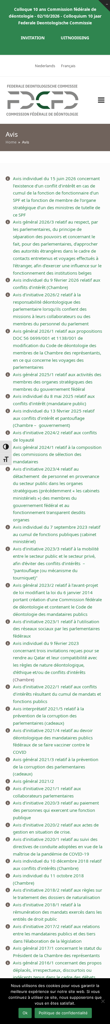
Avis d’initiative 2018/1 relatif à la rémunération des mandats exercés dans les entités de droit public (57, 912)
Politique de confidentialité (63, 1013)
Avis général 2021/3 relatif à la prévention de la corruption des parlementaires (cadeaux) (55, 766)
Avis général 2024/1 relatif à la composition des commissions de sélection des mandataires (57, 454)
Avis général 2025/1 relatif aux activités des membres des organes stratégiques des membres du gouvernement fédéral (57, 381)
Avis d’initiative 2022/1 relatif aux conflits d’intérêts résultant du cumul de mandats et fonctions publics (57, 694)
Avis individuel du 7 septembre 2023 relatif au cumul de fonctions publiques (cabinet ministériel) (56, 534)
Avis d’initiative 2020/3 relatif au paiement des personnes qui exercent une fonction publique (56, 810)
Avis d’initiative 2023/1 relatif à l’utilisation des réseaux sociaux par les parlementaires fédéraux (56, 629)
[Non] (103, 1001)
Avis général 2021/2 (33, 781)
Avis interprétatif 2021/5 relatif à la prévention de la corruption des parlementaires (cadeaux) (48, 716)
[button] (101, 100)
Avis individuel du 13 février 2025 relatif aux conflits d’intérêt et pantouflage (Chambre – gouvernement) (53, 418)
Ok (25, 1013)
